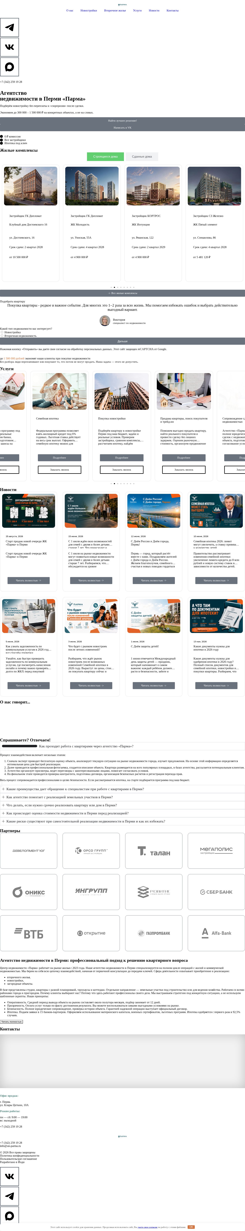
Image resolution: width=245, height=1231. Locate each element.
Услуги (137, 10)
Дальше (123, 341)
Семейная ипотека (17, 418)
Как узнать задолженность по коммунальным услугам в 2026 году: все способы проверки (28, 649)
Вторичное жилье (115, 10)
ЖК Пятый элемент (144, 224)
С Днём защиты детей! (145, 646)
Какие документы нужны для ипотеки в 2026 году (212, 648)
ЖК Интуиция (79, 224)
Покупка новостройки (81, 418)
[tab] (105, 156)
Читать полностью (11, 1021)
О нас (69, 10)
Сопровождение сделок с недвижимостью (207, 420)
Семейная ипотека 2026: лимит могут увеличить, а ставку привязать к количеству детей (216, 544)
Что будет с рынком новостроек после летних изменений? (87, 648)
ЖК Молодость (18, 224)
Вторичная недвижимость (20, 335)
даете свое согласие (147, 1227)
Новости (154, 10)
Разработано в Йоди (12, 1162)
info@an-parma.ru (10, 1145)
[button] (111, 287)
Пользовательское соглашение (18, 1158)
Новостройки (89, 10)
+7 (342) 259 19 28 (11, 81)
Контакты (173, 10)
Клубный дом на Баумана (208, 227)
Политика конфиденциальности (19, 1155)
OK (191, 1227)
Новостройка (12, 332)
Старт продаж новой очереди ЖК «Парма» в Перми (26, 543)
